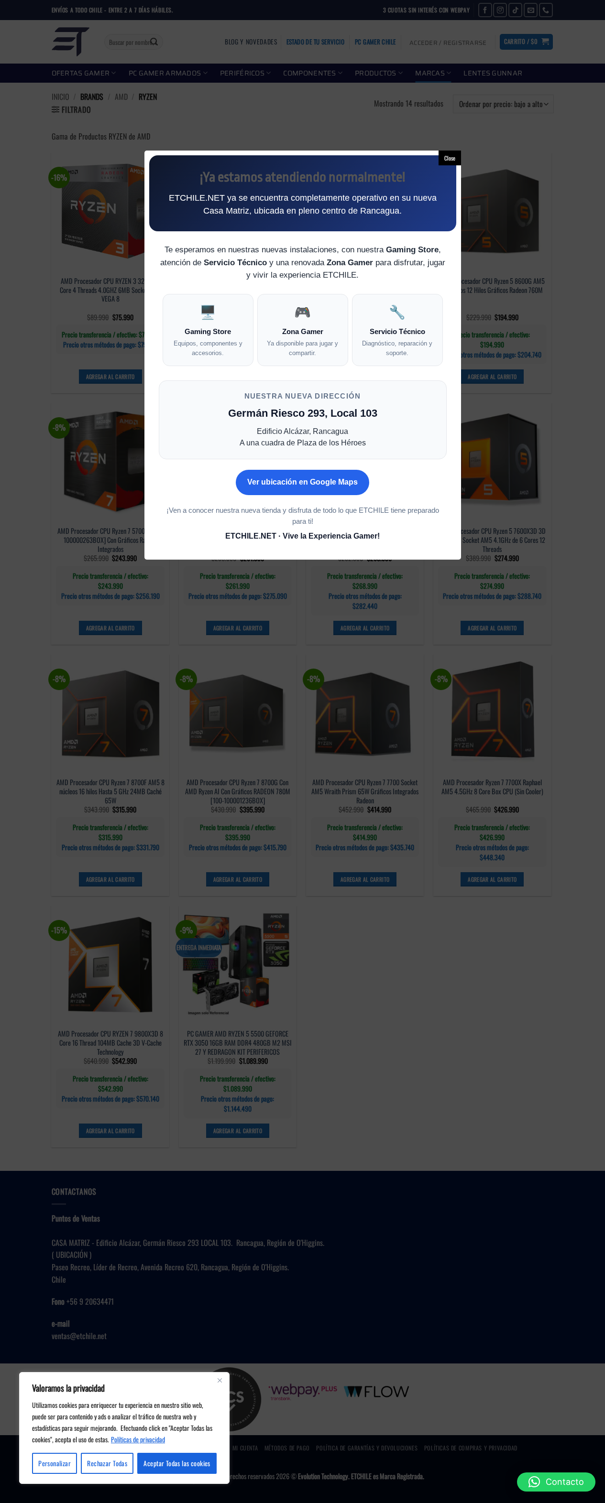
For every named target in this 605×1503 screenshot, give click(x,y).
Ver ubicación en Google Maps (302, 482)
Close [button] (449, 158)
